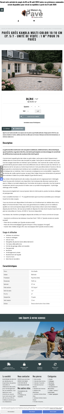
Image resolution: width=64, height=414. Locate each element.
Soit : (24, 111)
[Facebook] (1, 167)
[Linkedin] (1, 176)
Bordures (51, 383)
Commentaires (19, 128)
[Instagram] (1, 170)
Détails (7, 128)
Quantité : (26, 107)
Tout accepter (53, 411)
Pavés (50, 379)
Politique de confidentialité (55, 408)
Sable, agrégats (53, 394)
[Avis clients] (1, 179)
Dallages (51, 381)
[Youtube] (1, 173)
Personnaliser (11, 411)
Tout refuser (32, 411)
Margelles (51, 385)
